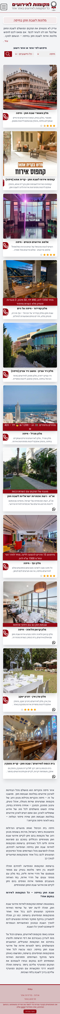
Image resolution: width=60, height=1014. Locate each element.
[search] (8, 54)
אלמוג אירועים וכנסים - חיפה (32, 242)
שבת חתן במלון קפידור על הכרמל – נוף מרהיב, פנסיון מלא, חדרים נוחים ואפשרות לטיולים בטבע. (32, 315)
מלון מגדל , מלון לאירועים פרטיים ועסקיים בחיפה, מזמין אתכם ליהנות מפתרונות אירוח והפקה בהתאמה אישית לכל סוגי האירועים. (32, 440)
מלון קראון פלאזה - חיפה (32, 630)
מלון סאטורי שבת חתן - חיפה (32, 113)
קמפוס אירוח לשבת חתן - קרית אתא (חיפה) (30, 179)
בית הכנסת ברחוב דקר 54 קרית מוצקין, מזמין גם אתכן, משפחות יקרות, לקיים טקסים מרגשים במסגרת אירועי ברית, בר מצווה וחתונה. (29, 770)
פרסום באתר (30, 999)
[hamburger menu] (4, 7)
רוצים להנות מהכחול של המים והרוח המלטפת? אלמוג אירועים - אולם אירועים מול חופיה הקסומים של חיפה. (32, 248)
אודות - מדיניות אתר (30, 995)
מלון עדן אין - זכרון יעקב (32, 697)
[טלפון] (6, 116)
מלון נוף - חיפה (32, 563)
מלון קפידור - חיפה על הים (32, 308)
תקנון (23, 1007)
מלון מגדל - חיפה (32, 434)
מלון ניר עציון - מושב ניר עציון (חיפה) (32, 371)
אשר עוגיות (30, 1011)
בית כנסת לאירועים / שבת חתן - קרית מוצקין (30, 764)
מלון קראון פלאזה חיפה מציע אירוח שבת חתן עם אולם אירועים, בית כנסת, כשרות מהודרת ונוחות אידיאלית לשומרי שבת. (32, 636)
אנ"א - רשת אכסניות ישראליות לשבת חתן (31, 496)
